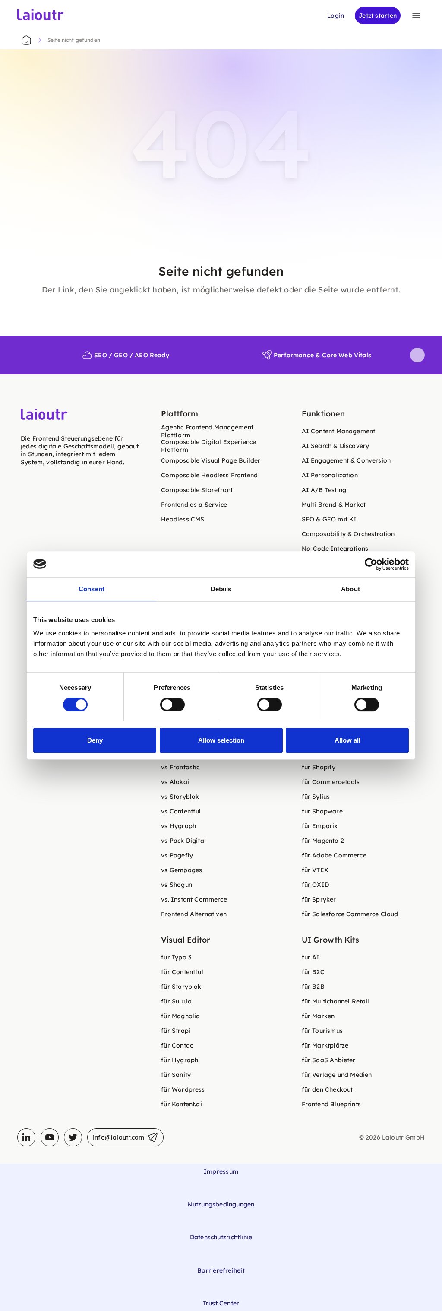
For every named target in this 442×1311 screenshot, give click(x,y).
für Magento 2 (323, 840)
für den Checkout (327, 1089)
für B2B (313, 986)
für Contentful (182, 972)
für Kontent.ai (181, 1104)
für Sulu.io (176, 1001)
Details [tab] (221, 589)
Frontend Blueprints (331, 1104)
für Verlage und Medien (337, 1075)
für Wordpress (183, 1089)
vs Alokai (175, 782)
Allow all (347, 740)
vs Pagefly (177, 855)
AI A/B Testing (324, 490)
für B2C (313, 972)
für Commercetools (331, 782)
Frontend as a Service (194, 504)
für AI (311, 957)
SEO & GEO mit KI (329, 519)
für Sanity (176, 1075)
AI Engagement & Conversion (346, 460)
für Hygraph (179, 1060)
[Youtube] (50, 1137)
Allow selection (221, 740)
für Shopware (322, 811)
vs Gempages (181, 870)
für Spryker (319, 899)
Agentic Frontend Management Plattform (207, 431)
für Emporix (320, 826)
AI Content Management (339, 431)
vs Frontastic (180, 767)
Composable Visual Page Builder (210, 460)
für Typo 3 (176, 957)
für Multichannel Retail (335, 1001)
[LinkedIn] (26, 1137)
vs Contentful (181, 811)
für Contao (177, 1045)
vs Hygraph (178, 826)
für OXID (315, 885)
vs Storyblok (180, 796)
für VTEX (315, 870)
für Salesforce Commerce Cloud (350, 914)
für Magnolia (180, 1016)
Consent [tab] (91, 589)
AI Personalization (330, 475)
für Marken (318, 1016)
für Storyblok (181, 986)
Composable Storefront (197, 490)
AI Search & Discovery (335, 446)
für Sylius (316, 796)
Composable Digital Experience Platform (208, 446)
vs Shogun (176, 885)
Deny (95, 740)
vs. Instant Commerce (194, 899)
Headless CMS (182, 519)
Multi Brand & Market (334, 504)
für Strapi (175, 1031)
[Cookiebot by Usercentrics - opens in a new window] (371, 564)
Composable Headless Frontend (209, 475)
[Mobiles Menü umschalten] (416, 15)
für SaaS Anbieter (329, 1060)
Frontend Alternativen (194, 914)
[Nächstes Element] (417, 355)
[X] (73, 1137)
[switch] (172, 704)
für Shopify (319, 767)
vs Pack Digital (183, 840)
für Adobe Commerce (334, 855)
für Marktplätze (325, 1045)
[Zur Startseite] (26, 40)
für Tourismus (322, 1031)
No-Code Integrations (335, 548)
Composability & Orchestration (348, 534)
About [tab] (350, 589)
